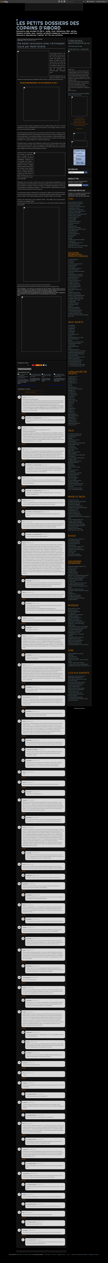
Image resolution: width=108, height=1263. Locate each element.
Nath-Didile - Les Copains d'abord (24, 1254)
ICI (57, 62)
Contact (54, 1254)
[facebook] (59, 1)
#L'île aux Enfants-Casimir (30, 40)
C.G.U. (68, 1254)
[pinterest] (64, 1)
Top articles (47, 1254)
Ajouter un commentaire (31, 392)
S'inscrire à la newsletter (24, 369)
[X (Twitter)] (62, 1)
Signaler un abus (61, 1254)
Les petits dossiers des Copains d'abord (47, 25)
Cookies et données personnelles (79, 1254)
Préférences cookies (94, 1254)
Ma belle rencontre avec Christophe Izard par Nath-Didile (41, 45)
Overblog (82, 708)
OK (86, 172)
